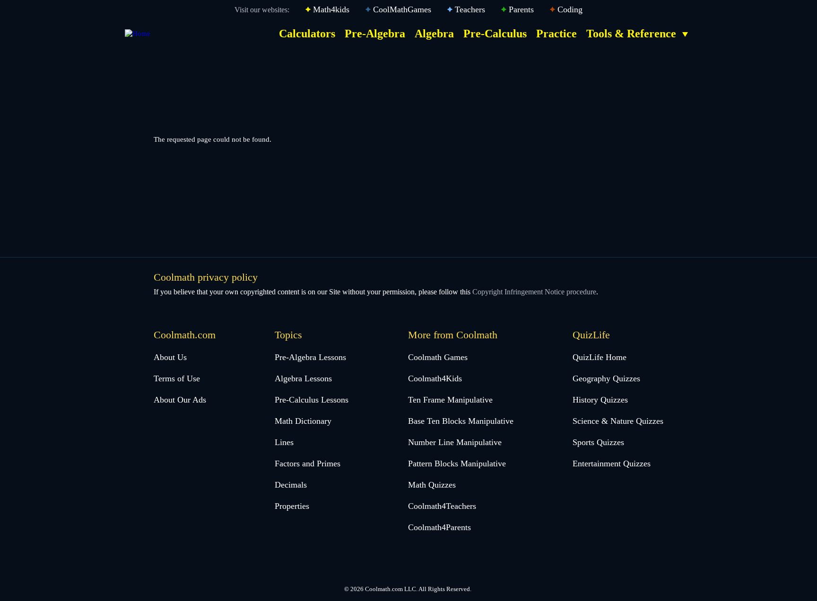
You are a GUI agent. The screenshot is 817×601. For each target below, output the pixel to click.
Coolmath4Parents (439, 527)
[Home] (137, 33)
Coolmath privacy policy (206, 277)
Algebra (434, 33)
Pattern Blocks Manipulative (457, 463)
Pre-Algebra (375, 33)
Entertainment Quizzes (612, 463)
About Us (170, 357)
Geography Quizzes (606, 378)
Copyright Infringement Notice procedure (534, 292)
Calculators (307, 33)
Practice (556, 33)
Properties (292, 506)
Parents (521, 9)
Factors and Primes (307, 463)
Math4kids (331, 9)
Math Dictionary (303, 421)
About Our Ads (180, 399)
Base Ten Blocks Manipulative (460, 421)
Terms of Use (177, 378)
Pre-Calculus (495, 33)
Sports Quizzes (598, 442)
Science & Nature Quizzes (618, 421)
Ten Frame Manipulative (450, 399)
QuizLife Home (599, 357)
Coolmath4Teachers (442, 506)
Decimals (291, 484)
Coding (569, 9)
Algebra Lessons (303, 378)
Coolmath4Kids (435, 378)
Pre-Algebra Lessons (310, 357)
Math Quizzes (432, 484)
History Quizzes (600, 399)
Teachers (470, 9)
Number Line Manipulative (455, 442)
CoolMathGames (402, 9)
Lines (284, 442)
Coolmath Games (438, 357)
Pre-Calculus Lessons (311, 399)
